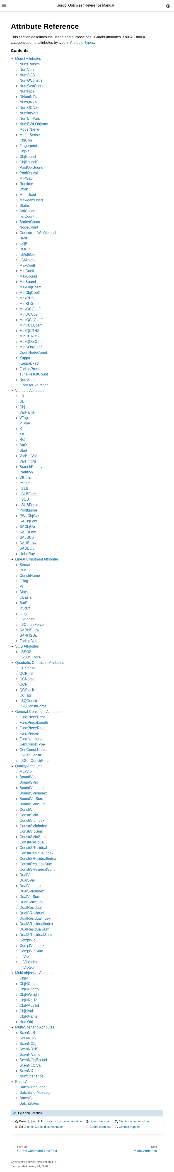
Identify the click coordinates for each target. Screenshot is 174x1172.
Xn (21, 434)
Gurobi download (100, 1126)
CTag (23, 581)
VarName (27, 412)
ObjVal (24, 151)
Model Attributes (28, 59)
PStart (24, 483)
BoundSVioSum (32, 804)
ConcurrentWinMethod (37, 233)
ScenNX (26, 1071)
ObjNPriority (29, 989)
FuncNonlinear (31, 739)
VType (24, 423)
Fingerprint (28, 146)
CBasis (25, 597)
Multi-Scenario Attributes (34, 1027)
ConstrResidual (32, 842)
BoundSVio (28, 782)
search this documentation (64, 1121)
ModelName (29, 129)
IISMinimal (27, 260)
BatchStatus (29, 1103)
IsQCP (24, 249)
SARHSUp (28, 635)
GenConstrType (32, 744)
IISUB (24, 499)
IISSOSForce (30, 657)
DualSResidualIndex (36, 924)
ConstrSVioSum (32, 837)
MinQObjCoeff (30, 347)
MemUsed (27, 195)
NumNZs (26, 91)
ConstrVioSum (31, 831)
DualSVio (27, 880)
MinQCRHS (29, 336)
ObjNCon (27, 984)
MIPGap (26, 178)
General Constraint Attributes (38, 712)
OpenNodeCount (33, 352)
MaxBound (28, 276)
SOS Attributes (27, 646)
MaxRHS (26, 298)
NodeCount (28, 227)
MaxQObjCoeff (31, 342)
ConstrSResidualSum (37, 869)
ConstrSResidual (33, 848)
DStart (24, 608)
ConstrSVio (28, 815)
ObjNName (28, 1016)
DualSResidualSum (35, 935)
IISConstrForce (31, 624)
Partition (26, 472)
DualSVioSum (31, 902)
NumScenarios (31, 1076)
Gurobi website (99, 1121)
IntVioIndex (28, 962)
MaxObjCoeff (30, 287)
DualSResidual (31, 913)
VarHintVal (28, 456)
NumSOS (27, 75)
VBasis (25, 478)
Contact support (129, 1126)
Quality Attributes (28, 766)
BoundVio (27, 777)
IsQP (23, 244)
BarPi (24, 603)
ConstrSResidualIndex (37, 858)
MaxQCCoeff (29, 309)
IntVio (24, 956)
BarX (23, 445)
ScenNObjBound (33, 1060)
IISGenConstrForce (35, 761)
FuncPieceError (32, 717)
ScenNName (29, 1054)
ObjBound (27, 156)
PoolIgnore (28, 510)
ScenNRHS (29, 1049)
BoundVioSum (31, 799)
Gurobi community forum (135, 1121)
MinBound (27, 282)
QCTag (25, 695)
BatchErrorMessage (35, 1092)
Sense (24, 565)
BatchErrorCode (32, 1087)
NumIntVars (28, 113)
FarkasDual (28, 641)
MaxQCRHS (29, 331)
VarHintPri (27, 461)
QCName (27, 679)
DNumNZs (28, 97)
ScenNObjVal (30, 1065)
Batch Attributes (27, 1082)
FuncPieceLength (33, 722)
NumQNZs (28, 102)
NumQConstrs (30, 80)
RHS (23, 570)
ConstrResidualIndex (36, 853)
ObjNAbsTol (29, 1005)
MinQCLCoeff (30, 325)
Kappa (24, 358)
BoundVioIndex (31, 788)
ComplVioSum (31, 951)
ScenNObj (27, 1043)
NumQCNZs (29, 108)
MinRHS (26, 303)
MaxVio (25, 771)
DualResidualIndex (35, 918)
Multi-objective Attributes (34, 973)
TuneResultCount (33, 374)
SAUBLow (27, 543)
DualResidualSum (34, 929)
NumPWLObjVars (33, 124)
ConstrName (29, 575)
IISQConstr (28, 701)
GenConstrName (33, 750)
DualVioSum (29, 897)
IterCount (26, 216)
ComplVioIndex (31, 946)
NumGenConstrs (32, 86)
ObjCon (25, 140)
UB (22, 401)
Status (24, 205)
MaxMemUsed (31, 200)
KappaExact (29, 363)
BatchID (25, 1098)
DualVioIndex (30, 886)
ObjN (23, 978)
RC (22, 439)
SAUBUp (26, 548)
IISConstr (26, 619)
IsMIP (24, 238)
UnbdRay (27, 554)
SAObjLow (28, 521)
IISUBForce (28, 505)
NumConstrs (29, 64)
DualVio (26, 875)
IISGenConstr (30, 755)
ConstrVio (27, 809)
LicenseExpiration (33, 385)
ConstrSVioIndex (33, 826)
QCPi (23, 684)
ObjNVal (26, 1011)
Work (23, 189)
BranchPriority (30, 467)
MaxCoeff (27, 265)
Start (23, 450)
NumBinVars (29, 118)
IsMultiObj (27, 254)
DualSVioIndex (31, 891)
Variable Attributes (29, 390)
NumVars (26, 69)
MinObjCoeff (29, 293)
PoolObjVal (28, 173)
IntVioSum (27, 967)
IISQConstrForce (32, 706)
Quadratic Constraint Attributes (39, 663)
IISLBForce (28, 494)
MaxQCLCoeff (30, 320)
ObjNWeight (29, 995)
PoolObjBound (31, 167)
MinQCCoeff (29, 314)
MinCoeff (26, 271)
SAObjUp (27, 527)
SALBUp (26, 537)
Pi (21, 586)
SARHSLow (29, 630)
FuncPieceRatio (32, 728)
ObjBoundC (29, 162)
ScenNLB (27, 1033)
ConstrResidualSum (35, 864)
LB (21, 396)
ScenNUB (27, 1038)
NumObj (26, 1022)
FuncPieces (29, 733)
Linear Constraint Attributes (37, 559)
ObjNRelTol (28, 1000)
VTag (23, 418)
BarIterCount (29, 222)
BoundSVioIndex (33, 793)
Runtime (26, 184)
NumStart (27, 380)
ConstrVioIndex (31, 820)
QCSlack (26, 690)
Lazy (23, 614)
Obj (22, 407)
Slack (24, 592)
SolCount (27, 211)
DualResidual (30, 907)
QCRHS (26, 673)
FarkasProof (29, 369)
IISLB (23, 488)
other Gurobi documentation (45, 1126)
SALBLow (27, 532)
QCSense (27, 668)
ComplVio (27, 940)
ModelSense (29, 135)
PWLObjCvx (29, 516)
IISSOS (25, 652)
